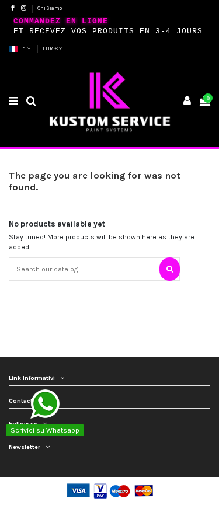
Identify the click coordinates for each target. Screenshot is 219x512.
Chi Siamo (49, 8)
